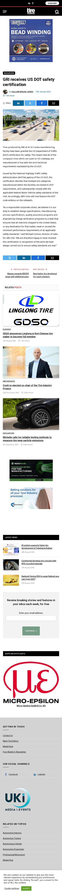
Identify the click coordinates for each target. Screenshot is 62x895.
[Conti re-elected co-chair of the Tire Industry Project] (31, 362)
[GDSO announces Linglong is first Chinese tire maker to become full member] (31, 310)
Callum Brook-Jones (22, 91)
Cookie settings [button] (11, 888)
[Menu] (5, 11)
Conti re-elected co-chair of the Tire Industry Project (27, 387)
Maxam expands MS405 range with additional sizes (17, 275)
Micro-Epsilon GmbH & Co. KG (31, 705)
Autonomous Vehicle (12, 843)
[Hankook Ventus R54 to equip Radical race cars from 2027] (11, 580)
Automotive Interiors (12, 833)
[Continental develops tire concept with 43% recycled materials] (11, 564)
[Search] (57, 11)
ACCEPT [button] (26, 888)
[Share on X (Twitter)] (30, 103)
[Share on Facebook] (41, 103)
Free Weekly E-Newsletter (14, 752)
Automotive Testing (12, 838)
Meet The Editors (10, 741)
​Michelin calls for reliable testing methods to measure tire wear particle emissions (27, 439)
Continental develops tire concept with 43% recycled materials (38, 562)
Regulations (9, 73)
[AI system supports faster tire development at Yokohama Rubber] (11, 549)
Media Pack (8, 746)
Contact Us (8, 735)
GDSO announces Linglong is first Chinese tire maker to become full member (28, 335)
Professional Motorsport (14, 854)
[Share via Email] (53, 103)
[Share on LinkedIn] (18, 103)
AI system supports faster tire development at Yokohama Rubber (36, 547)
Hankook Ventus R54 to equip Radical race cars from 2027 (40, 578)
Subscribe (52, 3)
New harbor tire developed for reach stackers (45, 275)
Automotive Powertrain (13, 849)
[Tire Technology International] (31, 11)
